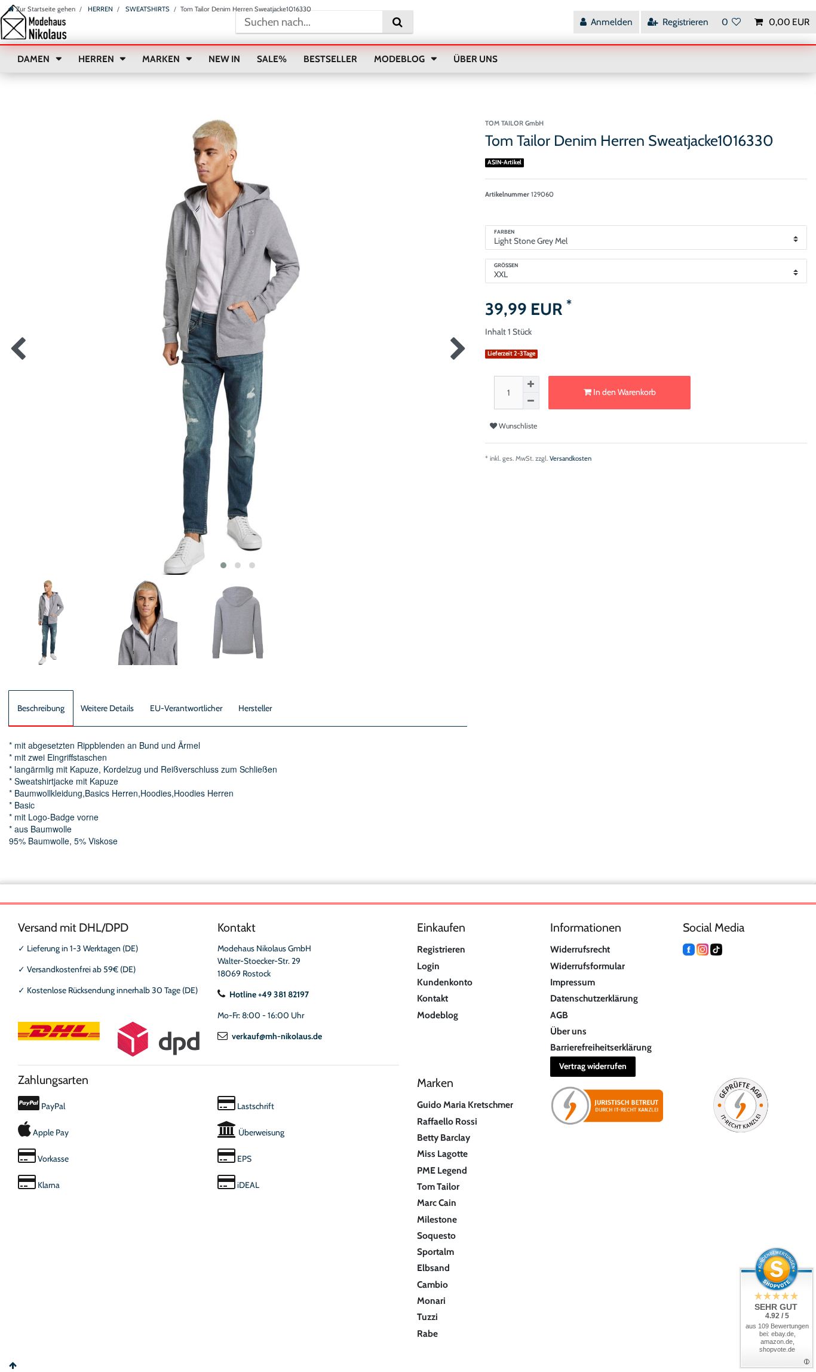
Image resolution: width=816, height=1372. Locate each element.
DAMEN (34, 59)
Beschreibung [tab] (41, 708)
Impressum (572, 982)
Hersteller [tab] (255, 708)
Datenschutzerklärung (594, 998)
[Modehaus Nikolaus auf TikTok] (716, 948)
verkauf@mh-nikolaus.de (277, 1036)
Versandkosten (570, 458)
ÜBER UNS (475, 59)
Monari (431, 1300)
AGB (559, 1015)
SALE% (272, 59)
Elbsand (433, 1267)
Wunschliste (517, 425)
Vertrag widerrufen (593, 1066)
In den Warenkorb (623, 392)
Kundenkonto (445, 982)
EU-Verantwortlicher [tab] (186, 708)
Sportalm (435, 1251)
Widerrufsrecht (580, 949)
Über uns (568, 1031)
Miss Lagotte (442, 1153)
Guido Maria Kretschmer (465, 1104)
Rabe (427, 1333)
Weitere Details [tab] (107, 708)
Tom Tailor (438, 1186)
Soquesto (436, 1235)
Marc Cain (436, 1202)
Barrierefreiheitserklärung (601, 1047)
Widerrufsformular (587, 966)
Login (428, 966)
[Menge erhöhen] (531, 384)
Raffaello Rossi (447, 1121)
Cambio (432, 1284)
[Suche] (397, 22)
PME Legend (442, 1170)
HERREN (99, 9)
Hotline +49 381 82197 (269, 994)
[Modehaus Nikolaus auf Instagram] (702, 948)
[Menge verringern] (531, 401)
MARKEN (162, 59)
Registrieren (441, 949)
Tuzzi (427, 1316)
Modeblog (437, 1015)
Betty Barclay (443, 1137)
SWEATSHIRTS (147, 9)
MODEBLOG (400, 59)
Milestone (437, 1219)
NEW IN (224, 59)
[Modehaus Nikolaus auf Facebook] (689, 948)
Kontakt (432, 998)
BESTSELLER (330, 59)
